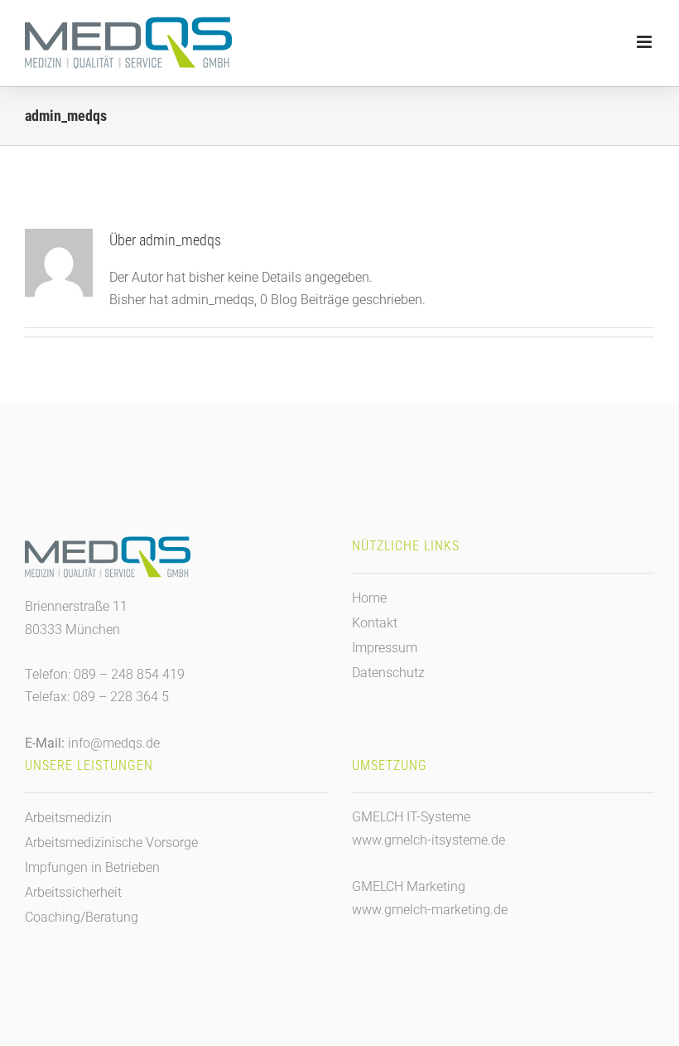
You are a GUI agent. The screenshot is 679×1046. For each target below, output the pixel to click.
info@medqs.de (114, 743)
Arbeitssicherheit (73, 892)
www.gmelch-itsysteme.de (428, 840)
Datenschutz (388, 672)
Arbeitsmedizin (68, 818)
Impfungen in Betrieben (92, 867)
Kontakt (374, 623)
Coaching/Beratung (81, 917)
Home (369, 598)
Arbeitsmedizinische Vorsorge (111, 842)
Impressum (384, 648)
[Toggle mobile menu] (645, 42)
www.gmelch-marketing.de (430, 910)
